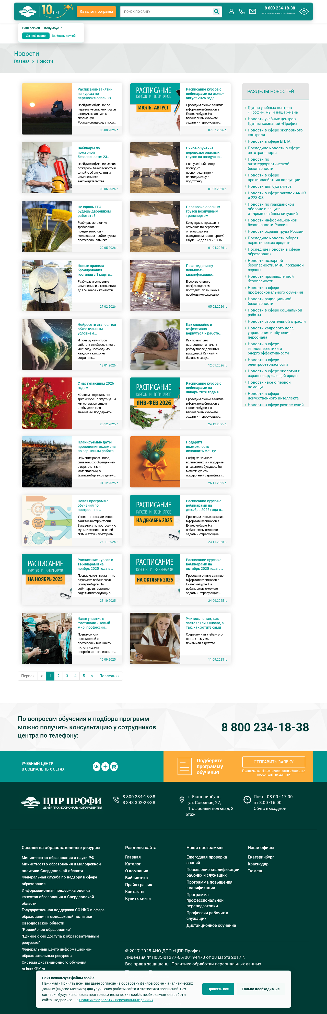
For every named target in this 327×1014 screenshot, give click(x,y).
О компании (136, 870)
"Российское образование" (46, 929)
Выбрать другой (64, 36)
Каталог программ (96, 11)
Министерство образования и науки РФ (58, 857)
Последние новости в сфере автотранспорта (274, 150)
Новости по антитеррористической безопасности (268, 164)
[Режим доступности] (304, 11)
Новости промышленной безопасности (271, 278)
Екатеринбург (261, 857)
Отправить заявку (274, 762)
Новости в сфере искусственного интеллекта (273, 395)
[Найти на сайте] (216, 11)
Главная (22, 61)
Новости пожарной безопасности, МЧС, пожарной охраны (276, 265)
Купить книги (138, 898)
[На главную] (28, 11)
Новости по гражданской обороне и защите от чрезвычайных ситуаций (273, 209)
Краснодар (258, 864)
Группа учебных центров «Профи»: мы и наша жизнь (273, 110)
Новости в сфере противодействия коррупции (274, 177)
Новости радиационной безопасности (269, 301)
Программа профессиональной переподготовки (205, 900)
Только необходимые (261, 989)
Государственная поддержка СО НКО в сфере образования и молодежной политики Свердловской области (63, 916)
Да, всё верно (36, 36)
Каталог (133, 864)
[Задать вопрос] (252, 11)
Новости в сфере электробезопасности (268, 362)
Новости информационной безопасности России (272, 222)
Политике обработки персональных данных (116, 1000)
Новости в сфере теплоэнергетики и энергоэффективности (268, 348)
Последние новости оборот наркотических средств (273, 240)
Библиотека (136, 877)
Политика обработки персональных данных (216, 963)
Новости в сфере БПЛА (269, 141)
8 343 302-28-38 (139, 802)
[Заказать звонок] (242, 11)
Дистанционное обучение (211, 925)
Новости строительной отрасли (277, 321)
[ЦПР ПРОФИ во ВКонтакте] (96, 766)
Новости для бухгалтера (269, 186)
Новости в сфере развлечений (276, 405)
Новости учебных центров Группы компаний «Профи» (272, 121)
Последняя (109, 676)
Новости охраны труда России (275, 231)
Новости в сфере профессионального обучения (275, 290)
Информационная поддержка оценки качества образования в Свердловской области (58, 897)
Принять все (218, 989)
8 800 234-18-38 (280, 8)
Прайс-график (138, 884)
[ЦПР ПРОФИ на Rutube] (114, 766)
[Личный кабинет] (231, 11)
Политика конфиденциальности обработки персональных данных (273, 772)
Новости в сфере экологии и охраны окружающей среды (274, 373)
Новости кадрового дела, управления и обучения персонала (271, 333)
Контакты (134, 891)
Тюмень (255, 870)
